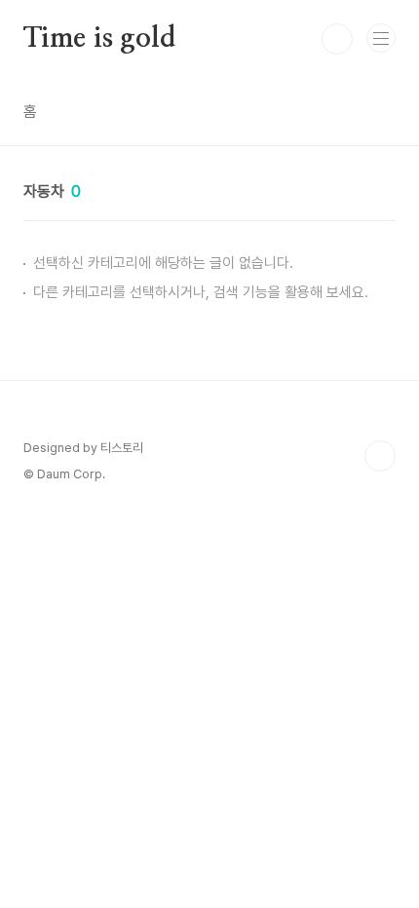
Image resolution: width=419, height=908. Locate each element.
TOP (380, 456)
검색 (337, 39)
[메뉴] (381, 38)
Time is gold (99, 39)
